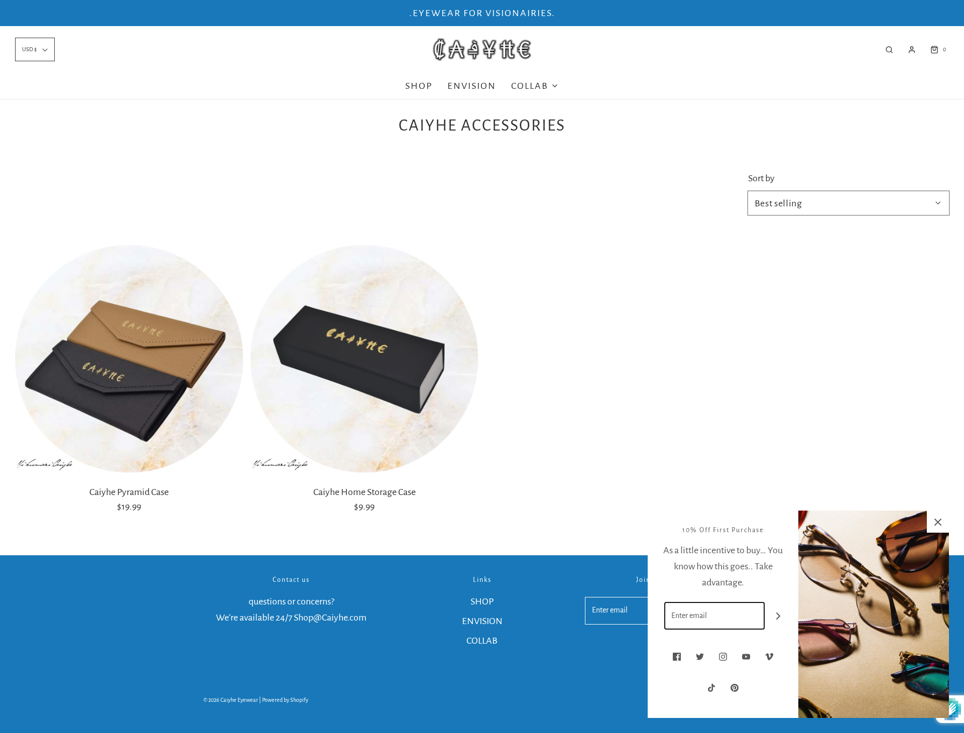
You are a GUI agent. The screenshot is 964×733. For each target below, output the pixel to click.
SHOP (418, 86)
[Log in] (912, 50)
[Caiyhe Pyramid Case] (129, 359)
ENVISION (471, 86)
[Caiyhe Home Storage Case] (364, 359)
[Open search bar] (889, 49)
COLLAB (482, 641)
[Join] (778, 616)
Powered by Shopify (285, 700)
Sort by (761, 178)
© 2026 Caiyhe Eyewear (230, 700)
